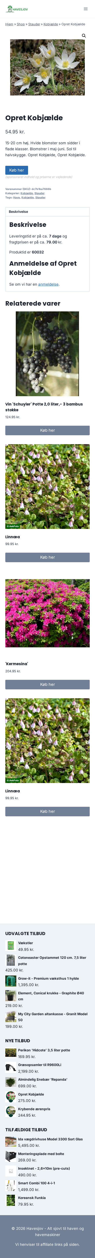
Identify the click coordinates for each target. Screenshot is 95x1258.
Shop (21, 24)
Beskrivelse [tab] (18, 212)
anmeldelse (48, 284)
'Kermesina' (16, 664)
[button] (84, 36)
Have (16, 197)
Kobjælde (51, 24)
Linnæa (12, 537)
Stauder (34, 24)
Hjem (9, 24)
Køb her (16, 170)
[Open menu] (86, 8)
